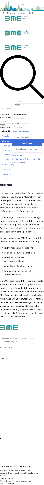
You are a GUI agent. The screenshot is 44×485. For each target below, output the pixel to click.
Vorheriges (9, 466)
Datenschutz (20, 339)
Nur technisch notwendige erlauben (15, 481)
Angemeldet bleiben (23, 137)
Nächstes (24, 466)
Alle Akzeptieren (7, 483)
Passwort (16, 123)
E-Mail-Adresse (19, 114)
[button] (22, 77)
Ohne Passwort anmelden (27, 149)
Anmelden (27, 143)
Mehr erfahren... (7, 478)
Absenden (19, 105)
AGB (32, 339)
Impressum (7, 339)
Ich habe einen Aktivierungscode (26, 159)
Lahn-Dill (31, 13)
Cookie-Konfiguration (11, 341)
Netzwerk (11, 13)
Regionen (21, 13)
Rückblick (8, 169)
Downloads (7, 174)
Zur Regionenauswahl (9, 117)
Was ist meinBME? (19, 162)
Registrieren (17, 155)
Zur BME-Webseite (8, 115)
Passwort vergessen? (21, 131)
